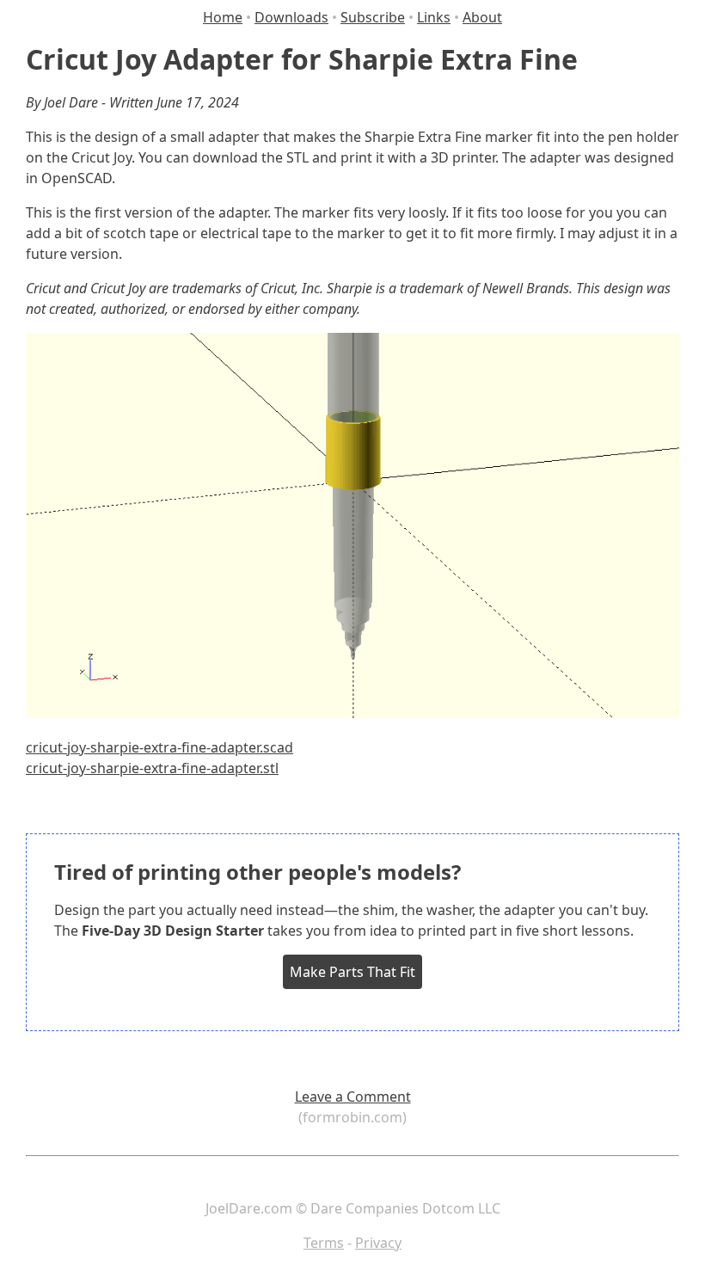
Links (434, 17)
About (482, 17)
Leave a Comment (353, 1096)
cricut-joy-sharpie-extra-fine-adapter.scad (159, 747)
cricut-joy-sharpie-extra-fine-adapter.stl (152, 768)
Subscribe (372, 17)
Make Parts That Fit (352, 971)
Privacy (378, 1242)
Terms (323, 1242)
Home (222, 17)
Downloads (291, 17)
